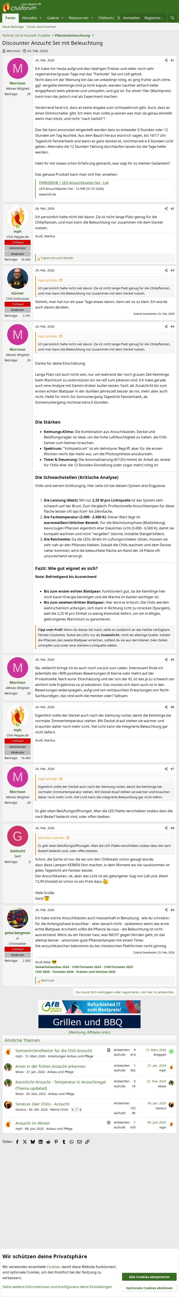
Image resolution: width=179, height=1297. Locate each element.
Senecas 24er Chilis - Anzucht (42, 1104)
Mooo (19, 1072)
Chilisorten (107, 17)
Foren (10, 17)
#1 (172, 60)
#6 (172, 707)
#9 (172, 910)
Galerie (53, 17)
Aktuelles (29, 17)
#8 (172, 828)
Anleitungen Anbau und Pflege (70, 1056)
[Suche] (172, 18)
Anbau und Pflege (60, 1072)
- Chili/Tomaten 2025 (117, 967)
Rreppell (160, 1055)
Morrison (13, 51)
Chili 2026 (42, 972)
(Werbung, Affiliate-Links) (89, 1032)
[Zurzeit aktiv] (17, 226)
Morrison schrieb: (51, 837)
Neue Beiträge (13, 26)
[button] (41, 18)
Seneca (20, 1109)
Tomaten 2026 (63, 972)
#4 (172, 326)
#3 (172, 270)
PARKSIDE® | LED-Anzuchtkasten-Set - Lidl (74, 182)
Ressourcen (78, 17)
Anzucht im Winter (32, 1123)
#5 (172, 659)
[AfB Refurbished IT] (89, 1012)
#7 (172, 769)
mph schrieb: (48, 280)
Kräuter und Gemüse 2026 (95, 972)
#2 (172, 208)
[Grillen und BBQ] (89, 1026)
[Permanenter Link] (62, 422)
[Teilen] (166, 60)
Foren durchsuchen (41, 26)
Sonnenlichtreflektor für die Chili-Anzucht (53, 1050)
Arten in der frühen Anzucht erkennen (50, 1066)
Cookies (53, 1266)
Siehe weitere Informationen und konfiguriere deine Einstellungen (57, 1286)
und (57, 258)
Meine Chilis (59, 1109)
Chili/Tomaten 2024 (86, 967)
